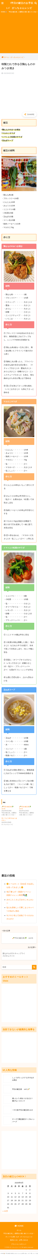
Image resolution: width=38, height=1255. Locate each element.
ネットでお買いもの (12, 1237)
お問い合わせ (23, 1240)
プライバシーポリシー (18, 1244)
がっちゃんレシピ (26, 1237)
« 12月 (5, 1211)
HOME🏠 (4, 12)
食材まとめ (14, 1240)
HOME (20, 1226)
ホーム (19, 1230)
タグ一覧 (30, 1253)
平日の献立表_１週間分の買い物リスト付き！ (19, 1233)
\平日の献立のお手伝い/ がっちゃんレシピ (19, 5)
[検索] (34, 967)
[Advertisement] (19, 34)
